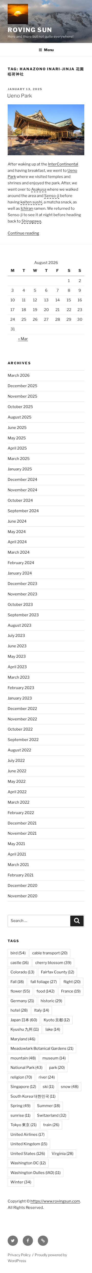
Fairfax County (57, 972)
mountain (23, 1058)
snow (69, 1086)
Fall (17, 982)
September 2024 (23, 511)
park (57, 1067)
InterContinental (63, 164)
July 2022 (16, 760)
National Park (26, 1067)
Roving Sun (30, 30)
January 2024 (20, 573)
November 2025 (22, 396)
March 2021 (18, 864)
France (70, 991)
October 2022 (20, 729)
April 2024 (17, 542)
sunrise (20, 1115)
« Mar (23, 339)
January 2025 (20, 469)
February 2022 (21, 812)
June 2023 (17, 646)
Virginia (62, 1153)
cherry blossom (53, 962)
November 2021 (22, 833)
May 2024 (17, 531)
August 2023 (19, 625)
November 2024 (22, 490)
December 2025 (22, 386)
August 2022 (19, 750)
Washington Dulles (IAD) (35, 1172)
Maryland (22, 1039)
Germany (22, 1001)
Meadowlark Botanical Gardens (41, 1048)
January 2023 (20, 698)
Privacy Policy (19, 1255)
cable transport (49, 953)
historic (51, 1001)
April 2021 (17, 854)
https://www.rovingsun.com (55, 1201)
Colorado (22, 972)
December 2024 (22, 479)
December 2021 (22, 823)
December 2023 (22, 583)
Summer (48, 1105)
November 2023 (22, 594)
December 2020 (22, 885)
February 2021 (20, 875)
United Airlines (27, 1134)
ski (48, 1086)
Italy (41, 1010)
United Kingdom (28, 1144)
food (45, 991)
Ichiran (27, 208)
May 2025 (17, 438)
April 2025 (17, 448)
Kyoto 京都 (57, 1020)
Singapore (23, 1086)
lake (52, 1029)
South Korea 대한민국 (32, 1096)
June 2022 (17, 771)
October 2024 (20, 500)
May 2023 (17, 656)
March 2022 (18, 802)
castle (19, 962)
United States (27, 1153)
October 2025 (20, 406)
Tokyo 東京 (23, 1125)
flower (20, 991)
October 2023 (20, 604)
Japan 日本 (23, 1020)
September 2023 (23, 615)
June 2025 (17, 427)
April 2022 (17, 792)
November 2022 (22, 719)
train (51, 1125)
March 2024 (19, 552)
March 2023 (19, 677)
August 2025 (19, 417)
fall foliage (43, 982)
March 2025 (19, 458)
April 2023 (17, 667)
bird (18, 953)
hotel (19, 1010)
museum (54, 1058)
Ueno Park (19, 96)
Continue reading (23, 233)
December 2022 (22, 708)
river (47, 1077)
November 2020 (22, 896)
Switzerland (51, 1115)
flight (71, 982)
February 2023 (21, 688)
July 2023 (16, 635)
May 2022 (17, 781)
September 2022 (23, 739)
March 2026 (19, 375)
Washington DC (28, 1163)
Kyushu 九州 (24, 1029)
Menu (49, 50)
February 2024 (21, 563)
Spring (20, 1105)
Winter (20, 1182)
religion (21, 1077)
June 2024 (17, 521)
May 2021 (16, 844)
